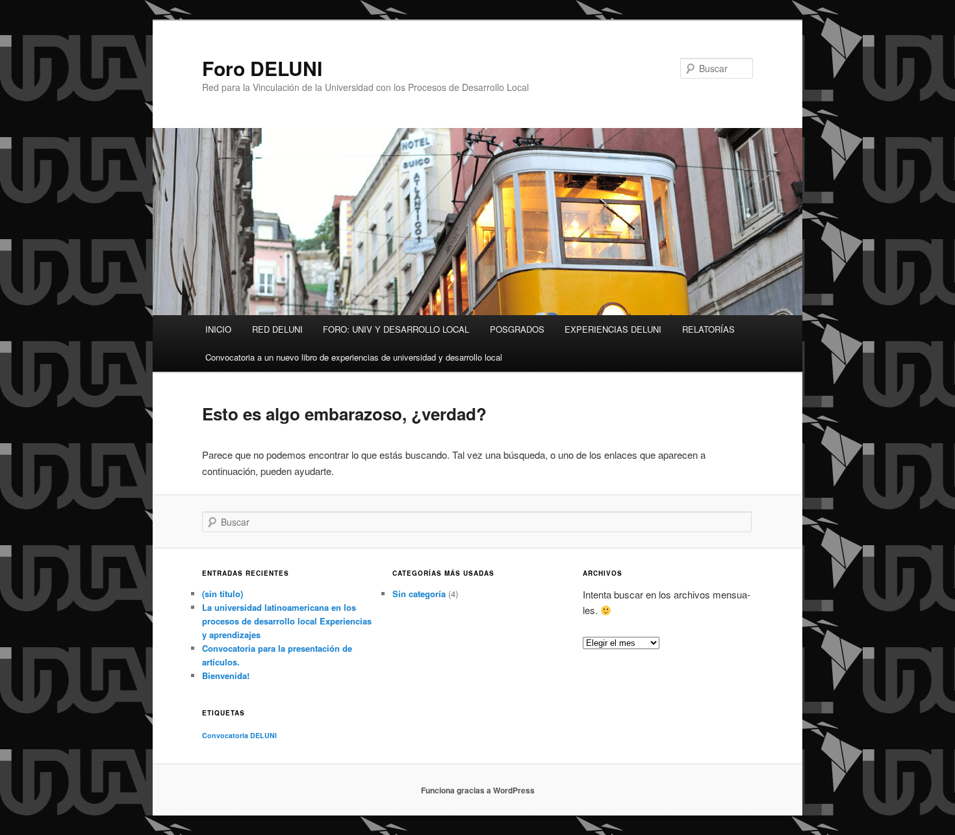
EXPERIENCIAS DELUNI (613, 329)
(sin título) (222, 593)
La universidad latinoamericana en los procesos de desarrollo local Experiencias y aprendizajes (287, 621)
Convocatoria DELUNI (239, 735)
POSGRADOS (517, 329)
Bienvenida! (225, 675)
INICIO (218, 329)
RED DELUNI (277, 329)
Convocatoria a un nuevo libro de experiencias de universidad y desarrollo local (353, 357)
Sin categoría (419, 593)
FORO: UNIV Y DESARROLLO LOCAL (396, 329)
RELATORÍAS (708, 329)
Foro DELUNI (262, 68)
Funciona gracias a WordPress (478, 790)
